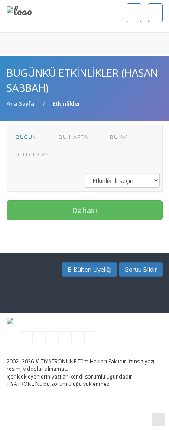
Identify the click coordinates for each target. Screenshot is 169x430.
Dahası (84, 210)
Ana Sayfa (20, 103)
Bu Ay (118, 137)
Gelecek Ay (32, 154)
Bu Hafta (73, 137)
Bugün (26, 137)
